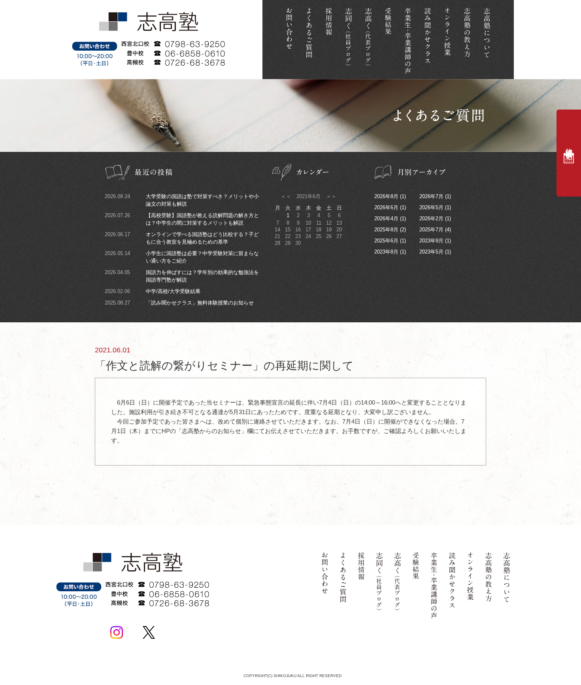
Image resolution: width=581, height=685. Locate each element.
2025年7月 (431, 230)
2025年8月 (386, 230)
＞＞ (330, 196)
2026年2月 (431, 218)
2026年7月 (431, 196)
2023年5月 (431, 252)
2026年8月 (386, 196)
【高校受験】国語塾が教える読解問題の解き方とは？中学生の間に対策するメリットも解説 (182, 219)
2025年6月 (386, 241)
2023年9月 (431, 241)
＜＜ (286, 196)
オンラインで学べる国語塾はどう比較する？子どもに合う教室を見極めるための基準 (182, 238)
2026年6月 (386, 207)
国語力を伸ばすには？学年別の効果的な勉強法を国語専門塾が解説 (182, 276)
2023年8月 (386, 252)
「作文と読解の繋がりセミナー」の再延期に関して (224, 359)
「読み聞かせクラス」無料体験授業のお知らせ (179, 303)
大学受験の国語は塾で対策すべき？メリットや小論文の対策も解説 (182, 200)
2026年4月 (386, 218)
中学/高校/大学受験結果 (152, 291)
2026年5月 (431, 207)
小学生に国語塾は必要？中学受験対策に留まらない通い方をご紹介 (182, 257)
